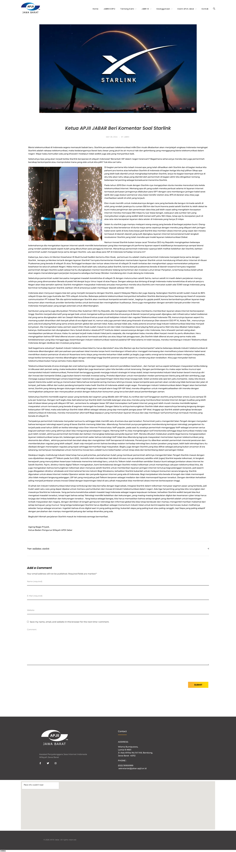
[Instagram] (55, 763)
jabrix (126, 137)
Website (30, 610)
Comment (32, 629)
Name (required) (34, 581)
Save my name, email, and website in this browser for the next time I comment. (69, 622)
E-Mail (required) (34, 596)
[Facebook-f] (40, 763)
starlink (45, 548)
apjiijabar (36, 548)
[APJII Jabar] (30, 8)
